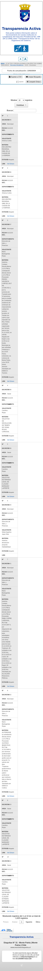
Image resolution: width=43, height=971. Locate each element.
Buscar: (10, 110)
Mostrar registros (21, 100)
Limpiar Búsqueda (34, 77)
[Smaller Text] (20, 60)
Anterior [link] (14, 922)
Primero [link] (5, 922)
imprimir (21, 81)
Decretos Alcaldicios (16, 65)
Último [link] (38, 922)
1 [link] (21, 922)
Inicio (2, 63)
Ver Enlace (10, 164)
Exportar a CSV (16, 77)
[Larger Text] (25, 60)
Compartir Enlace (34, 82)
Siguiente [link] (29, 922)
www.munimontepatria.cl (21, 947)
